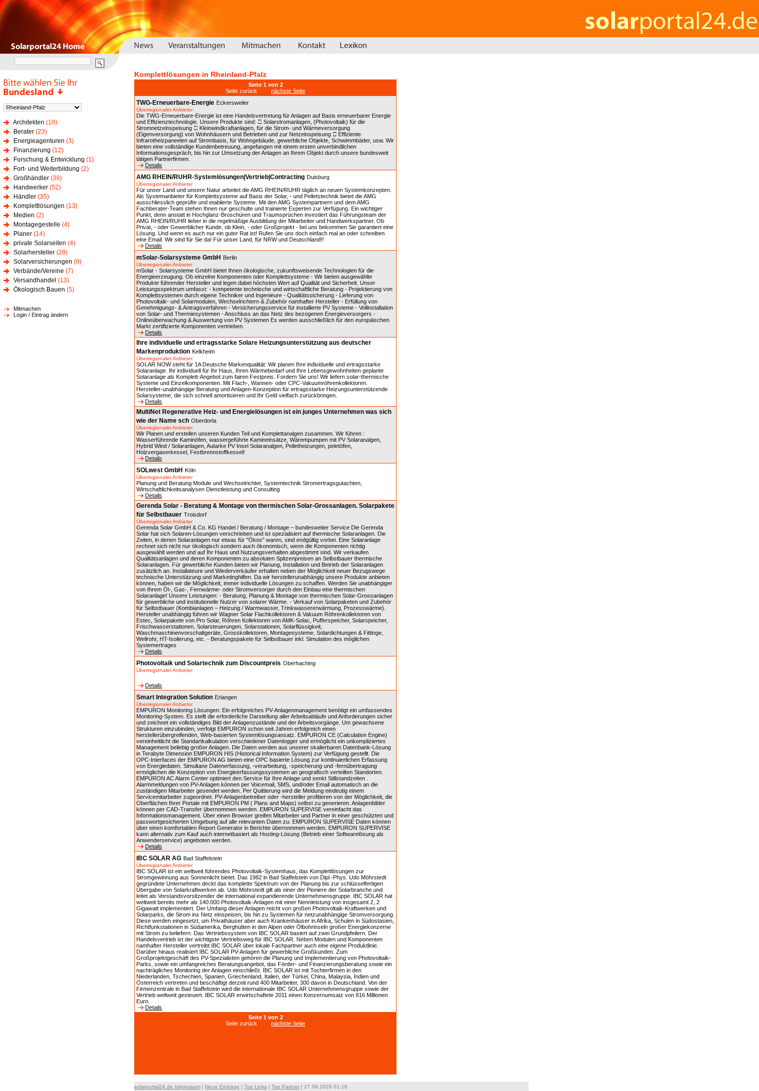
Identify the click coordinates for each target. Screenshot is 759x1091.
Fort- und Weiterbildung (46, 168)
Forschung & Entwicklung (49, 159)
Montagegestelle (36, 224)
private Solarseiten (39, 243)
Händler (24, 196)
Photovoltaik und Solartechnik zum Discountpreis (208, 663)
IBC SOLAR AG (158, 858)
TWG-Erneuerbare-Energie (175, 102)
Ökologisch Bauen (39, 289)
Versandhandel (34, 280)
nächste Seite (288, 91)
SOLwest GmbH (159, 470)
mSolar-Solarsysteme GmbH (178, 257)
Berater (23, 131)
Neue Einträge (222, 1086)
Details (153, 165)
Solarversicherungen (42, 261)
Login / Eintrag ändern (40, 315)
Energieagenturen (39, 141)
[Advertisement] (265, 1055)
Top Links (255, 1086)
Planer (22, 233)
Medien (24, 215)
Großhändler (31, 178)
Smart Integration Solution (174, 697)
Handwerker (30, 187)
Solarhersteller (34, 252)
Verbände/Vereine (38, 271)
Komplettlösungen (39, 206)
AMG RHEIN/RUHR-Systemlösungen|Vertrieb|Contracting (220, 177)
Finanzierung (32, 150)
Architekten (28, 122)
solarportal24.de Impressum (167, 1086)
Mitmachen (27, 309)
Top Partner (285, 1086)
